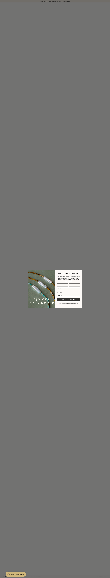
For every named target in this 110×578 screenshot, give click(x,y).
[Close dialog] (80, 271)
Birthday (59, 292)
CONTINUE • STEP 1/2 (68, 300)
